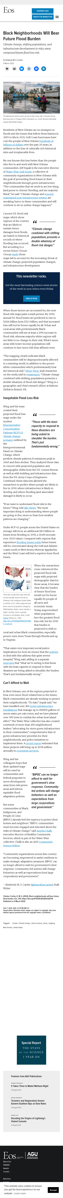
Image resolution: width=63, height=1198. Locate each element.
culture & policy (36, 923)
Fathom (5, 618)
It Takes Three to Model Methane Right (29, 1086)
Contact (6, 1171)
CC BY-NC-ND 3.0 (23, 908)
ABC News (30, 507)
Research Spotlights (17, 1083)
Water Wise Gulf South (19, 171)
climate (14, 923)
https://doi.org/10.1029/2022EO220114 (37, 898)
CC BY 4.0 (8, 624)
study (15, 254)
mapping (51, 923)
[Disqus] (31, 973)
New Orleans (7, 927)
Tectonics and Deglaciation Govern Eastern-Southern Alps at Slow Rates (28, 1102)
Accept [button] (53, 1190)
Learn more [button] (20, 1193)
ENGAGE (6, 1165)
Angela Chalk (44, 830)
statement (34, 374)
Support (42, 11)
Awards (6, 1168)
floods (45, 923)
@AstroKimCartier (42, 884)
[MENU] (57, 17)
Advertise (7, 1179)
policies (53, 651)
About (7, 1161)
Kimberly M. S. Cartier (14, 60)
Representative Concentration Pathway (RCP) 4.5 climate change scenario (13, 432)
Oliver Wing (32, 370)
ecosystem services (28, 750)
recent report (33, 743)
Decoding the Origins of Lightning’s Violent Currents (28, 1120)
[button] (31, 288)
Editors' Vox (14, 1115)
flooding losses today (29, 542)
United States (18, 927)
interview (8, 663)
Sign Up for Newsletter (42, 17)
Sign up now (31, 298)
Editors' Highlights (16, 1098)
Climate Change (24, 923)
